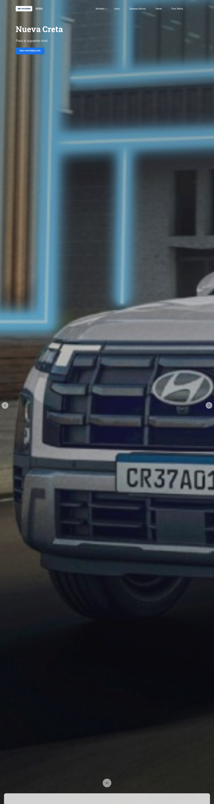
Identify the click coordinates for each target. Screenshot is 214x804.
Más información (30, 51)
